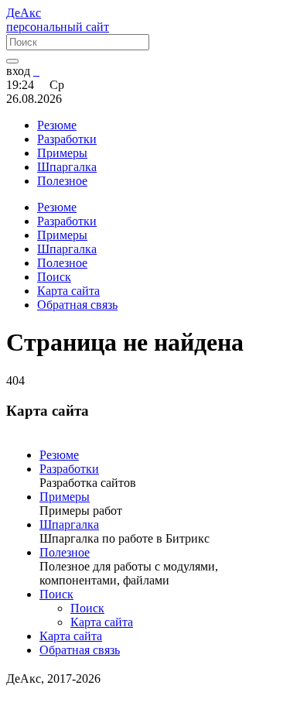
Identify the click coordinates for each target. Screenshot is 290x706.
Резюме (59, 454)
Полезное (64, 552)
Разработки (69, 468)
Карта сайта (101, 622)
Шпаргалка (69, 524)
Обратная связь (79, 649)
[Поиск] (12, 61)
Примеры (64, 496)
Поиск (56, 594)
